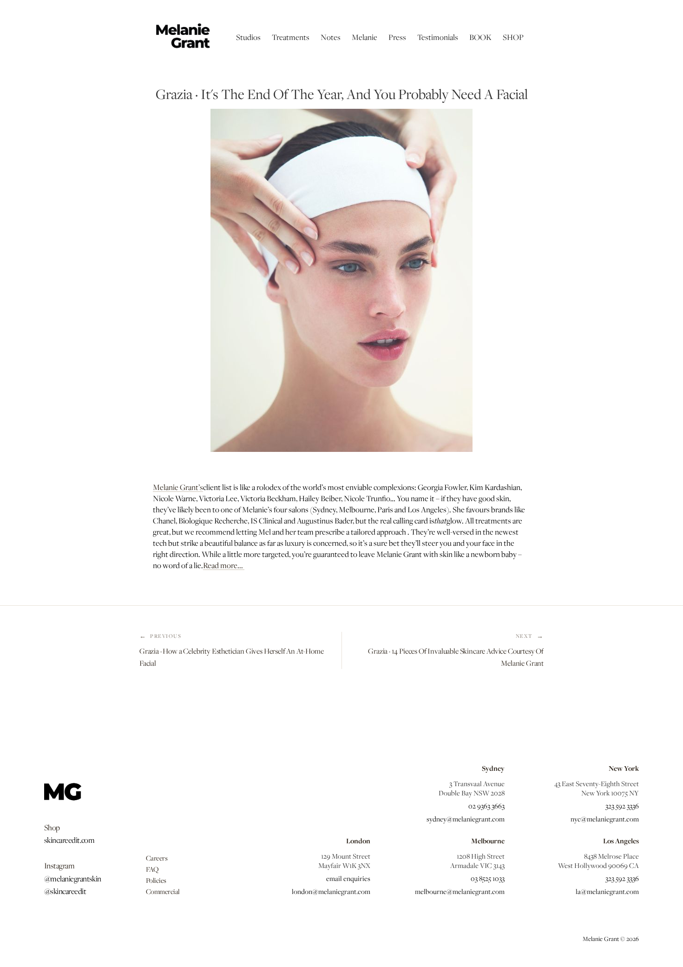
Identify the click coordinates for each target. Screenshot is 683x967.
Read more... (223, 565)
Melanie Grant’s (178, 487)
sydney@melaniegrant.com (466, 818)
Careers (157, 857)
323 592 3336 (622, 805)
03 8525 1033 (488, 878)
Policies (156, 880)
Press (397, 37)
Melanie (364, 37)
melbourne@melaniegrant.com (460, 891)
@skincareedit (65, 891)
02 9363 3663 (486, 805)
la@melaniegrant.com (607, 891)
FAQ (152, 869)
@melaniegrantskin (72, 879)
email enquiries (348, 878)
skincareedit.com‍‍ (69, 840)
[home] (182, 37)
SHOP (513, 37)
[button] (248, 37)
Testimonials (437, 37)
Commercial (163, 891)
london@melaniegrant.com (331, 891)
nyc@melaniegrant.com (605, 818)
